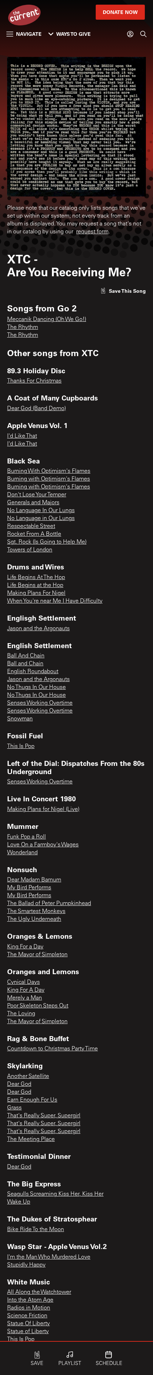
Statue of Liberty (28, 1332)
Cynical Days (23, 982)
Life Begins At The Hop (36, 577)
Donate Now (120, 12)
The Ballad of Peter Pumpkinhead (49, 904)
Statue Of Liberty (28, 1324)
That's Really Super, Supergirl (43, 1116)
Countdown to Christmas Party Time (52, 1049)
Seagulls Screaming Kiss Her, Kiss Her (55, 1194)
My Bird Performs (29, 888)
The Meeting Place (31, 1139)
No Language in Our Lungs (41, 518)
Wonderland (22, 853)
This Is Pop (21, 746)
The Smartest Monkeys (36, 911)
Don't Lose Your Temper (36, 495)
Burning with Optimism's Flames (48, 479)
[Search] (143, 34)
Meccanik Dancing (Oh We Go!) (46, 319)
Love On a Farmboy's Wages (43, 845)
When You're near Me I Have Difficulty (54, 601)
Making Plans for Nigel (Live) (43, 809)
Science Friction (27, 1316)
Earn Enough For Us (32, 1100)
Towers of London (29, 550)
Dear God (19, 1084)
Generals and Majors (33, 503)
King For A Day (25, 990)
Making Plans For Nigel (36, 593)
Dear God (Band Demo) (36, 409)
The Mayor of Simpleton (37, 955)
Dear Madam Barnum (34, 880)
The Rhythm (22, 327)
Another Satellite (28, 1076)
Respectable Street (31, 526)
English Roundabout (32, 672)
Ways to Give (73, 33)
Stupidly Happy (26, 1265)
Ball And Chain (25, 656)
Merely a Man (24, 998)
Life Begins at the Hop (35, 585)
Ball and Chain (25, 664)
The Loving (21, 1014)
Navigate (29, 33)
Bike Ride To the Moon (35, 1230)
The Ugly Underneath (34, 919)
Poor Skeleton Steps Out (37, 1006)
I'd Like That (22, 436)
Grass (14, 1108)
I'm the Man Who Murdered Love (48, 1257)
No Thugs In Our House (36, 687)
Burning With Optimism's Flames (48, 471)
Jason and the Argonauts (38, 629)
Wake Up (18, 1202)
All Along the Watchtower (39, 1292)
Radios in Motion (28, 1308)
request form (92, 232)
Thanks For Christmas (34, 381)
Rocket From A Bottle (34, 534)
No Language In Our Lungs (41, 511)
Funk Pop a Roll (26, 837)
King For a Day (25, 947)
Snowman (20, 719)
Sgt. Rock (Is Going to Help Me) (46, 542)
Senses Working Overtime (40, 703)
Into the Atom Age (30, 1300)
